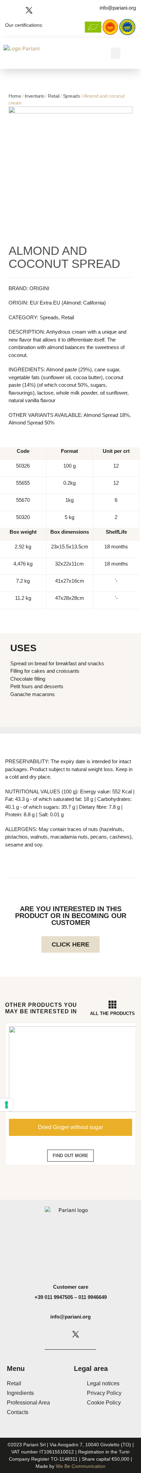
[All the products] (112, 1004)
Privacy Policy (104, 1393)
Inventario (34, 96)
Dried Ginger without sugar (70, 1127)
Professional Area (28, 1403)
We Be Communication (80, 1466)
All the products (112, 1013)
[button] (115, 53)
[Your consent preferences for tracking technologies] (6, 1104)
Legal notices (103, 1383)
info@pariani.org (70, 1317)
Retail (53, 96)
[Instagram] (18, 10)
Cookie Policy (104, 1403)
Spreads (71, 96)
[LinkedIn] (39, 10)
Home (15, 96)
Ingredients (20, 1393)
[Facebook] (8, 10)
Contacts (17, 1412)
